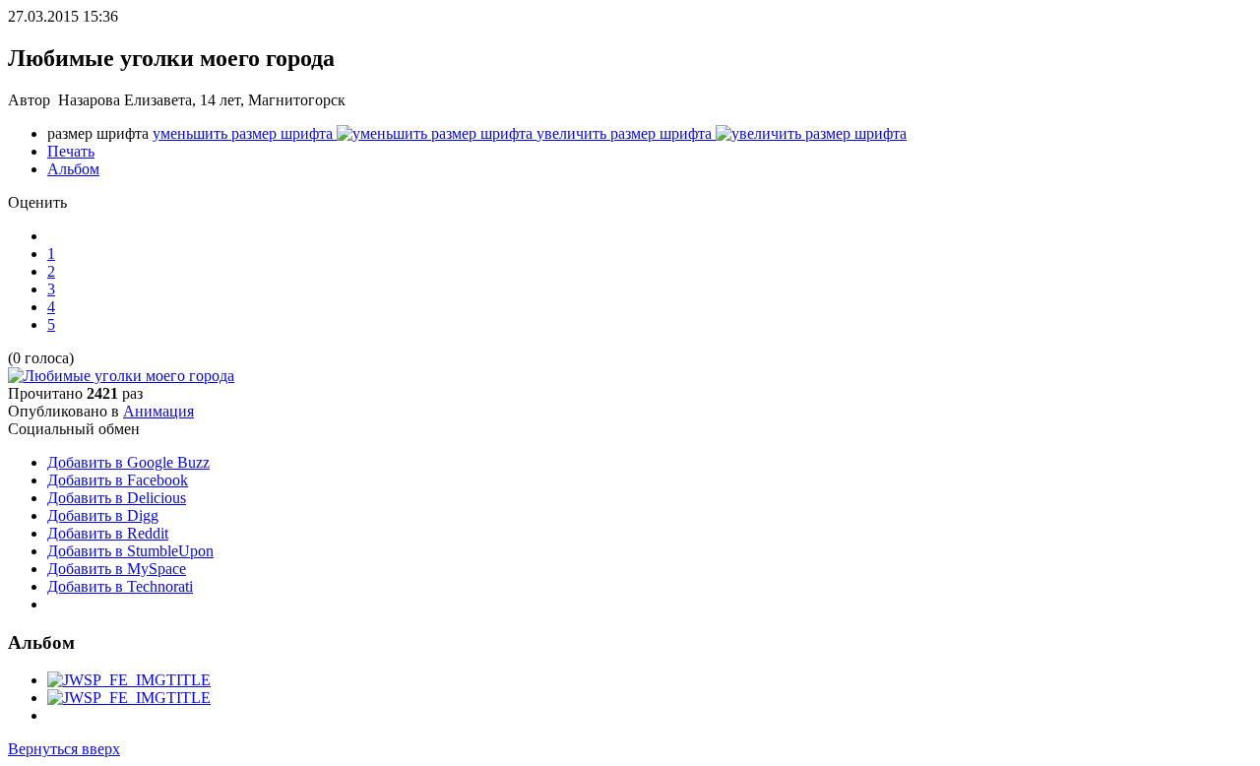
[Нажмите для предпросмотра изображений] (121, 375)
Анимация (158, 411)
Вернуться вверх (64, 748)
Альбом (73, 168)
